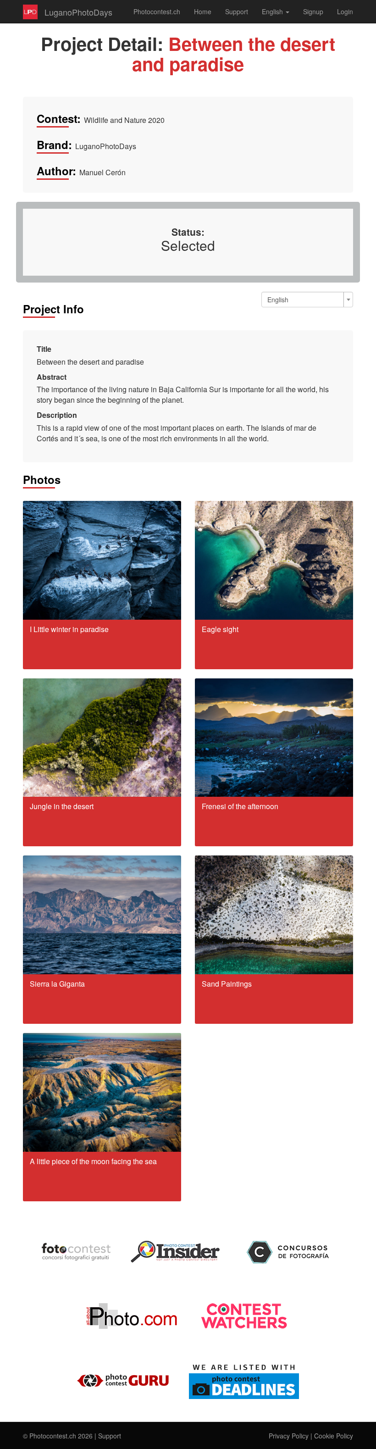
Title (44, 349)
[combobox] (307, 299)
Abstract (51, 377)
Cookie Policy (333, 1435)
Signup (313, 11)
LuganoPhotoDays (78, 12)
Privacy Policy (289, 1435)
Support (236, 11)
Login (345, 11)
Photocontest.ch (156, 11)
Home (202, 11)
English (273, 11)
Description (57, 415)
